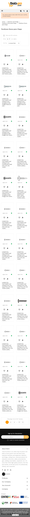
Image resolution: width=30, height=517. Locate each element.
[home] (15, 4)
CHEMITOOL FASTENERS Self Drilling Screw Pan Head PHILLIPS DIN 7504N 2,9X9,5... (22, 162)
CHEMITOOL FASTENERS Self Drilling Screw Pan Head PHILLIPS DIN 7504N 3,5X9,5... (22, 70)
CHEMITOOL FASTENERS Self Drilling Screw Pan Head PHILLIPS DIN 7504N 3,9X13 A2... (22, 377)
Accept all (15, 515)
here (26, 512)
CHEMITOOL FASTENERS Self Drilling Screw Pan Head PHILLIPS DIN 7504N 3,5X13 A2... (7, 408)
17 (19, 422)
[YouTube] (5, 470)
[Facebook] (2, 470)
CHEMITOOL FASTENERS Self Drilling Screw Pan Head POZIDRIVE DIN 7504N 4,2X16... (7, 70)
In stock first (14, 43)
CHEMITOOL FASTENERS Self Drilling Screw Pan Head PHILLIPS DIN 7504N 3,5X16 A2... (22, 346)
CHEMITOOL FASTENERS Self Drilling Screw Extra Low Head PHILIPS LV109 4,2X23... (22, 316)
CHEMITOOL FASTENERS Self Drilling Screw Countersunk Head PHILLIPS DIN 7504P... (22, 133)
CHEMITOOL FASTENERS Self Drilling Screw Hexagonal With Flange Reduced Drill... (6, 102)
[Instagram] (7, 470)
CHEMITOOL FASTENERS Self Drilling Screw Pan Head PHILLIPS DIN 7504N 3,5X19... (7, 285)
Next (23, 422)
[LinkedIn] (10, 470)
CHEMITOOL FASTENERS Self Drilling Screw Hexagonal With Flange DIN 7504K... (7, 132)
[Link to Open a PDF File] (15, 494)
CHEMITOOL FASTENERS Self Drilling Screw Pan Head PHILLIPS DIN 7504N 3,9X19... (7, 346)
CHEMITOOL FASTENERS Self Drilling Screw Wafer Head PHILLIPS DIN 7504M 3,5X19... (21, 194)
